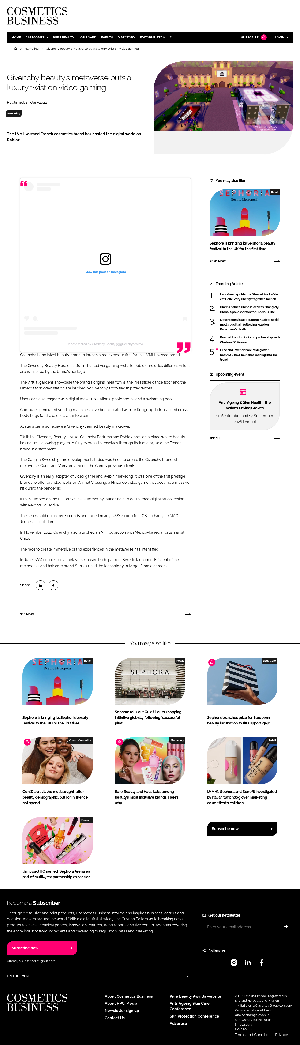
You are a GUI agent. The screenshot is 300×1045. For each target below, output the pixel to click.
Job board (87, 37)
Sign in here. (47, 961)
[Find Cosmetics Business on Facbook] (261, 964)
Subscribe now (225, 828)
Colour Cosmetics (80, 740)
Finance (86, 820)
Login (280, 37)
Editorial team (152, 37)
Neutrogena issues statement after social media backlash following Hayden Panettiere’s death (249, 324)
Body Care (269, 660)
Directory (126, 37)
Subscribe (250, 37)
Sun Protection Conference (194, 1016)
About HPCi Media (121, 1003)
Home (16, 37)
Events (107, 37)
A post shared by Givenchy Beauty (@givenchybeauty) (105, 344)
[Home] (16, 48)
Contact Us (115, 1018)
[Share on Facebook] (53, 585)
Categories (35, 37)
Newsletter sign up (122, 1010)
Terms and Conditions (253, 1035)
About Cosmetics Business (129, 996)
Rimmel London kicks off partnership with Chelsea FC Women (250, 340)
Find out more (18, 976)
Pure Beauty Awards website (195, 996)
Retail (274, 192)
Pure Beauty (63, 37)
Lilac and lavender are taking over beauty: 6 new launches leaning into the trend (249, 355)
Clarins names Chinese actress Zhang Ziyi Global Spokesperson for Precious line (249, 309)
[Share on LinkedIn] (40, 585)
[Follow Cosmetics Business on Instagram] (234, 964)
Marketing (14, 113)
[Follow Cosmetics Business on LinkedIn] (247, 964)
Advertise (178, 1023)
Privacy (281, 1035)
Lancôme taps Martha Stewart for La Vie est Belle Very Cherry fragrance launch (249, 297)
